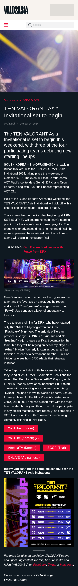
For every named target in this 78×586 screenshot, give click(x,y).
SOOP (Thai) (56, 448)
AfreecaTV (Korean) (22, 448)
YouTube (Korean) (21, 428)
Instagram (66, 564)
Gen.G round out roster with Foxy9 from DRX (43, 249)
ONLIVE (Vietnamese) (24, 457)
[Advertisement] (62, 10)
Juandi (11, 123)
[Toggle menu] (6, 25)
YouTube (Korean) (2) (23, 438)
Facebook (39, 564)
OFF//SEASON (31, 100)
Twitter (52, 564)
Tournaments (11, 100)
